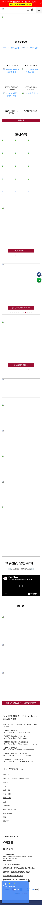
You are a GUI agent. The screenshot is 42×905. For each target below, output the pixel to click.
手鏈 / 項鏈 (7, 794)
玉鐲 (4, 786)
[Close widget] (29, 881)
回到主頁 (6, 775)
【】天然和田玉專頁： (13, 759)
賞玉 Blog (6, 782)
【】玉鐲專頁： (10, 730)
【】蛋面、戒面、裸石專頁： (15, 754)
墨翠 (4, 817)
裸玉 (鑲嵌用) (7, 813)
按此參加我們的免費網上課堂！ (20, 4)
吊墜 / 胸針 (7, 790)
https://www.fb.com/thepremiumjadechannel (20, 744)
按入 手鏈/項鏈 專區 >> (21, 310)
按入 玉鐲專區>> (21, 251)
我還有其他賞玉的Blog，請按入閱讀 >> (21, 703)
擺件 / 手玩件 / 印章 (10, 809)
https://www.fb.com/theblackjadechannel (18, 750)
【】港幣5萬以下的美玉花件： (15, 736)
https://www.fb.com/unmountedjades (17, 756)
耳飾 (4, 802)
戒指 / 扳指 (7, 798)
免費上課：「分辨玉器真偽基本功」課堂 (16, 778)
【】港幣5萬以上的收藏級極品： (16, 742)
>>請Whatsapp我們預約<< (13, 876)
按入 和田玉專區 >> (21, 367)
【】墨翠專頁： (10, 748)
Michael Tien (15, 891)
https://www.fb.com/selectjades (15, 738)
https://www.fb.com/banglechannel (16, 732)
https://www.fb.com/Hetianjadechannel (18, 761)
